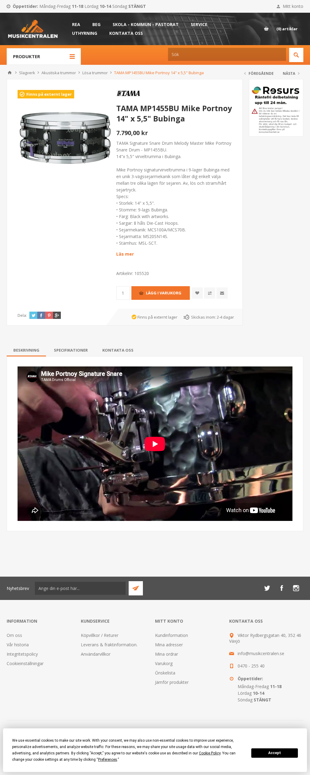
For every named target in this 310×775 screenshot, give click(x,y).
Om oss (14, 635)
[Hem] (10, 73)
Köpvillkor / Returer (99, 635)
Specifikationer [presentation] (71, 350)
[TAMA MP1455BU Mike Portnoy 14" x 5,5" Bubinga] (65, 137)
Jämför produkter (172, 682)
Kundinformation (171, 635)
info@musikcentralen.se (261, 653)
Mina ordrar (166, 654)
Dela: (22, 315)
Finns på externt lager (49, 94)
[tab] (26, 350)
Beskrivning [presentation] (26, 350)
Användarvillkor (95, 654)
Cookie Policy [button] (209, 753)
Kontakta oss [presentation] (118, 350)
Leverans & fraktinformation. (109, 644)
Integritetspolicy (22, 654)
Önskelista (165, 673)
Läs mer (125, 254)
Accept (274, 753)
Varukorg (164, 663)
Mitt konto (293, 6)
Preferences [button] (107, 759)
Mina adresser (169, 644)
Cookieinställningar (25, 663)
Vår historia (18, 644)
